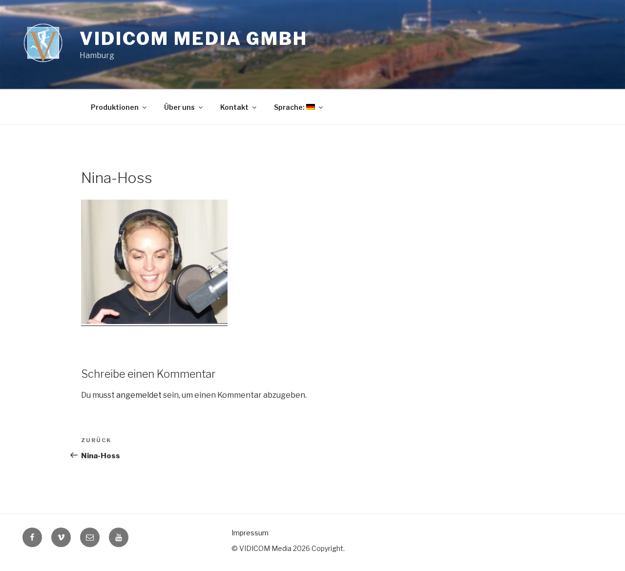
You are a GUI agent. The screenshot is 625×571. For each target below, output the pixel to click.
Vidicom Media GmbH (194, 38)
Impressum (250, 533)
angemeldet (139, 395)
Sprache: (290, 107)
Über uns (179, 107)
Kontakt (234, 107)
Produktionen (115, 107)
